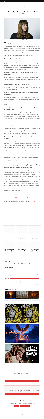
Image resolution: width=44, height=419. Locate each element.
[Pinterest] (36, 217)
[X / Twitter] (14, 264)
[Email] (37, 217)
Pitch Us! (16, 406)
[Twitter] (34, 217)
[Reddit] (39, 217)
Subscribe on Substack (22, 380)
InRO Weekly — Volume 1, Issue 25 (21, 197)
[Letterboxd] (22, 264)
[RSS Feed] (29, 264)
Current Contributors (25, 406)
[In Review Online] (22, 6)
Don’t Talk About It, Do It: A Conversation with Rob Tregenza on (22, 250)
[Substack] (26, 264)
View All (37, 274)
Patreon (34, 201)
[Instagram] (18, 264)
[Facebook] (32, 217)
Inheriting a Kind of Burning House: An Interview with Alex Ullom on (9, 235)
